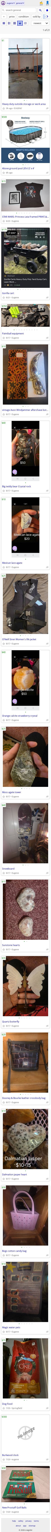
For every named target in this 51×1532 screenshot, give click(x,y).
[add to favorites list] (3, 108)
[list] (4, 23)
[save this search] (47, 10)
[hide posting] (47, 108)
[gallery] (20, 23)
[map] (25, 23)
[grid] (14, 23)
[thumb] (9, 23)
